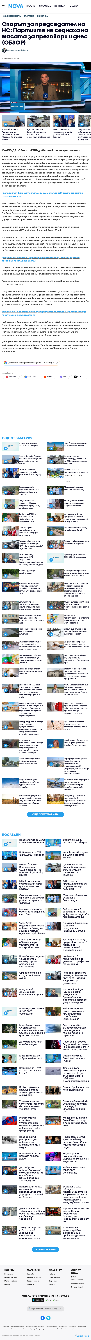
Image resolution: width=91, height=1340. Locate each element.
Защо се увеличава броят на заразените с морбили (32, 912)
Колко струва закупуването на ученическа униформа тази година (29, 531)
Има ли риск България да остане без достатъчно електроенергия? (75, 631)
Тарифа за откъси (51, 1326)
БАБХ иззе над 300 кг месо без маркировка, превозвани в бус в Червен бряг (76, 659)
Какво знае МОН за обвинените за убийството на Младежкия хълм (27, 517)
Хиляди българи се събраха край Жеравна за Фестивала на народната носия (76, 605)
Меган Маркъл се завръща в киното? (30, 1057)
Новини (31, 6)
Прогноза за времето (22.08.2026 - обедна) (29, 444)
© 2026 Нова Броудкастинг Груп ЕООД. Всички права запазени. (21, 1335)
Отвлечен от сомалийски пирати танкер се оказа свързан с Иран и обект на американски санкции (76, 1074)
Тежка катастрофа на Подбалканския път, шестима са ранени (29, 761)
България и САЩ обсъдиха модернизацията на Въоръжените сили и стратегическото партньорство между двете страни (76, 589)
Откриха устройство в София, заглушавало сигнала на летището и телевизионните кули (30, 645)
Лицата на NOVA (34, 1277)
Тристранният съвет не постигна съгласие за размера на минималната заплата (31, 659)
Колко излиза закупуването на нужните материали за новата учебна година (76, 619)
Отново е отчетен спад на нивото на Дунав (75, 528)
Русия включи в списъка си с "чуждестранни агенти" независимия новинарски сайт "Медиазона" (31, 1124)
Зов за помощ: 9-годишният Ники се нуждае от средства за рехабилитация (30, 504)
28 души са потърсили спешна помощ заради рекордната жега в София (76, 644)
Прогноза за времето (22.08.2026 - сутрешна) (75, 555)
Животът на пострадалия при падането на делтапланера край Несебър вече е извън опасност (76, 785)
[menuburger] (3, 6)
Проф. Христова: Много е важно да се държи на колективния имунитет (76, 742)
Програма (45, 6)
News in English (77, 1287)
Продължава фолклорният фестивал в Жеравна (76, 542)
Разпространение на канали (35, 1326)
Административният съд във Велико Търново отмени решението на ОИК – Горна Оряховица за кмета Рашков (76, 690)
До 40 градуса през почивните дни (27, 571)
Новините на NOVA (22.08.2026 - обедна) (31, 853)
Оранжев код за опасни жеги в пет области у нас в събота (30, 671)
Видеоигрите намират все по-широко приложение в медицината (76, 1157)
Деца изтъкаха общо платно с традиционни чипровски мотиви (75, 503)
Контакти (72, 1326)
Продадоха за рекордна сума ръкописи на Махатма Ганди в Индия (29, 1142)
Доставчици (63, 1326)
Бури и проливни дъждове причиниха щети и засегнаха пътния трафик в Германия (74, 1030)
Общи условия (82, 1326)
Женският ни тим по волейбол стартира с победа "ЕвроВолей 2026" (75, 1121)
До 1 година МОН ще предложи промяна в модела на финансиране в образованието (76, 517)
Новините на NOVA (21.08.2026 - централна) (74, 1170)
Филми (52, 1284)
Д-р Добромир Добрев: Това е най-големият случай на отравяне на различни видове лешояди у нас (31, 588)
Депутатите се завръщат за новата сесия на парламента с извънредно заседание (29, 605)
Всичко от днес (11, 1277)
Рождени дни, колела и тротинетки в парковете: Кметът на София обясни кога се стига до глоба (75, 801)
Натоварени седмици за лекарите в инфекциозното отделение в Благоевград (32, 961)
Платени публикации (72, 1329)
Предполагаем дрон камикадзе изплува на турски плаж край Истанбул (29, 783)
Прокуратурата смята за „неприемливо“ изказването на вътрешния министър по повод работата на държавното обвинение (31, 728)
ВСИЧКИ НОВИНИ (45, 1249)
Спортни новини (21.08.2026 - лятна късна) (74, 1058)
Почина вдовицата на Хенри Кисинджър (76, 1088)
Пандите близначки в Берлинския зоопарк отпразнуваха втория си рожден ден (75, 1106)
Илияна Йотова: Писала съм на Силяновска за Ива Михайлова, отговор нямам (30, 460)
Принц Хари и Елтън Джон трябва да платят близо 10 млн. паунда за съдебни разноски (75, 1142)
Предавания (54, 1277)
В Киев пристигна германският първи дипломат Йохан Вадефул (30, 472)
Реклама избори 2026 (17, 1326)
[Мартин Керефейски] (4, 50)
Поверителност (16, 1329)
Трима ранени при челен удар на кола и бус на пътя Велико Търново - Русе (76, 573)
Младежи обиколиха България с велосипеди (74, 488)
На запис (59, 6)
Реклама (6, 1326)
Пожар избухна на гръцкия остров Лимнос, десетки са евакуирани (31, 1091)
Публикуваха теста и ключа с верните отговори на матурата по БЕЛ (75, 725)
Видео (7, 1284)
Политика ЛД (27, 1329)
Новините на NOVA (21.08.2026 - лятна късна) (30, 1070)
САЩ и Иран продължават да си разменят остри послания (75, 885)
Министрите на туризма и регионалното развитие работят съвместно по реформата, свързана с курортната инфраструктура (31, 709)
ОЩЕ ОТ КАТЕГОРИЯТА (45, 814)
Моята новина (10, 1281)
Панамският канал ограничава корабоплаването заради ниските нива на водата (31, 1191)
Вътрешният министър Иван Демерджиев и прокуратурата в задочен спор (31, 619)
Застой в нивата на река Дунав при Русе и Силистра (30, 631)
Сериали (53, 1281)
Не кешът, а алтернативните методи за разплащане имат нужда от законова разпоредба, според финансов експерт (31, 746)
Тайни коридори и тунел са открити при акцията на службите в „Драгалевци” (74, 1013)
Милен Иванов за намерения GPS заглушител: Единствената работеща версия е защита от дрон (31, 559)
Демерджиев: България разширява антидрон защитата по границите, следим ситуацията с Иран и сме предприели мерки (31, 691)
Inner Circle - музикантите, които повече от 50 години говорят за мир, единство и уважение (32, 928)
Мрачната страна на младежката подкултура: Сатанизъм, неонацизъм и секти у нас (76, 1215)
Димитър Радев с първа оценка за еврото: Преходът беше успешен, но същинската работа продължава (76, 674)
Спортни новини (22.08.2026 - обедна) (75, 841)
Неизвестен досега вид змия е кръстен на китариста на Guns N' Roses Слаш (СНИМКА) (76, 1045)
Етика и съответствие (56, 1329)
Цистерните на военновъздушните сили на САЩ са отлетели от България (75, 460)
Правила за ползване (40, 1329)
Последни (8, 1274)
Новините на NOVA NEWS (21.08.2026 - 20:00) (30, 1156)
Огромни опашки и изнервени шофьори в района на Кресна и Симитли (29, 490)
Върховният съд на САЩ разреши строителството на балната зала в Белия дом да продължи (32, 1030)
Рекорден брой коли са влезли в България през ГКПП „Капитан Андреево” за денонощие (31, 545)
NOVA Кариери (77, 1283)
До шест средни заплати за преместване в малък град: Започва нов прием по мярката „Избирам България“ (30, 801)
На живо (74, 6)
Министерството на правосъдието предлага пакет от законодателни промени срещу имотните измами (76, 708)
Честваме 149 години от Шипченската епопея (75, 444)
